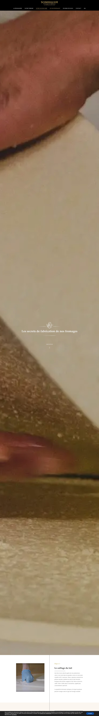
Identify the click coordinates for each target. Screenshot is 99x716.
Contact (78, 8)
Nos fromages (56, 8)
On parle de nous (68, 8)
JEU (85, 8)
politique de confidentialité (45, 713)
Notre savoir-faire (41, 8)
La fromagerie (17, 8)
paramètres (14, 714)
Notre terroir (29, 8)
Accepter (90, 713)
